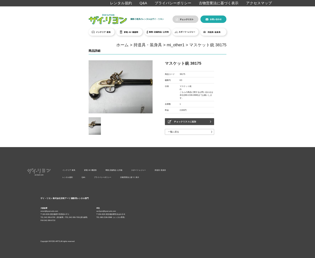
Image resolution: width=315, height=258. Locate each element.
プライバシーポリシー (173, 3)
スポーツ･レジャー (138, 170)
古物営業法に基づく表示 (218, 3)
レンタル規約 (121, 3)
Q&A (143, 3)
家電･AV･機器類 (90, 170)
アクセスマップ (259, 3)
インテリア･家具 (68, 170)
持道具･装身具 (160, 170)
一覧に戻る (173, 132)
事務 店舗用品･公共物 (113, 170)
